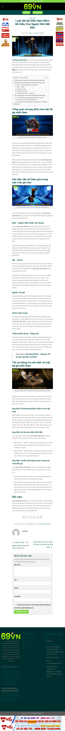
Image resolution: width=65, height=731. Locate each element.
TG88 (10, 681)
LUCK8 (3, 700)
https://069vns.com (53, 643)
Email (16, 588)
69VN (4, 641)
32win (13, 674)
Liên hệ (27, 641)
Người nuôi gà (21, 89)
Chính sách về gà (22, 91)
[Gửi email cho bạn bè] (34, 517)
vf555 (3, 674)
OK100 (12, 684)
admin (42, 33)
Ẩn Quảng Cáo (32, 721)
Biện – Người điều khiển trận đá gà (27, 85)
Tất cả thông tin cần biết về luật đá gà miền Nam (29, 95)
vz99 (2, 676)
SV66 (3, 669)
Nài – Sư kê (21, 87)
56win (8, 695)
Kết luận (17, 104)
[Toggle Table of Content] (45, 77)
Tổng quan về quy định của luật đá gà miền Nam (29, 80)
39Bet (8, 674)
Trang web (17, 596)
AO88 (17, 698)
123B (7, 676)
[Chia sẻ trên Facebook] (27, 517)
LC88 (12, 698)
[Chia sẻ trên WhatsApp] (23, 517)
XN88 (8, 698)
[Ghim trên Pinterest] (37, 517)
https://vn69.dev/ (7, 672)
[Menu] (2, 6)
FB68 (7, 669)
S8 (17, 674)
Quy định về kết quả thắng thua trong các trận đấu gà (32, 102)
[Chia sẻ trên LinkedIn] (41, 517)
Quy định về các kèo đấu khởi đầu (27, 99)
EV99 (7, 684)
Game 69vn (32, 18)
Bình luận (17, 565)
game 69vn (28, 644)
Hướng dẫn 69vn (30, 648)
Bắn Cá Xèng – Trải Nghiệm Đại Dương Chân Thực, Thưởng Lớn (20, 545)
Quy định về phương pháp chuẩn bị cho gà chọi (31, 97)
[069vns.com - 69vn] (32, 6)
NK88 (3, 698)
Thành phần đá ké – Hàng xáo (26, 93)
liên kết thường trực (46, 524)
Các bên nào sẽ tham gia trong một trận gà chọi (29, 82)
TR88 (15, 681)
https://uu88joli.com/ (11, 693)
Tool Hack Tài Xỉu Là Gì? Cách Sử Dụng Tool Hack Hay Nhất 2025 (43, 544)
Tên (15, 580)
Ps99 (6, 681)
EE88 (13, 700)
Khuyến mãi (29, 638)
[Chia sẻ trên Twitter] (30, 517)
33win (3, 695)
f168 (13, 695)
